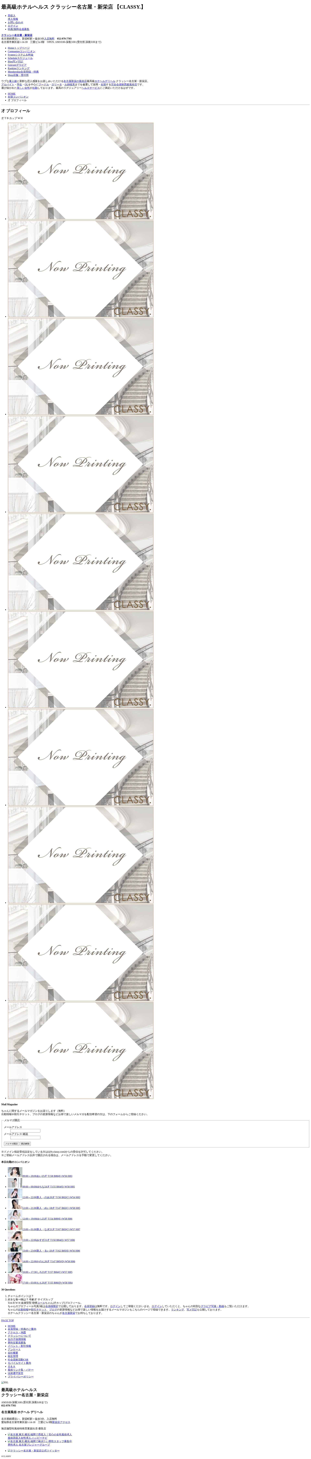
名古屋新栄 (68, 1313)
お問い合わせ (15, 22)
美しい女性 (23, 88)
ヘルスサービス (91, 88)
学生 (19, 84)
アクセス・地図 (17, 1332)
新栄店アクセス (61, 1422)
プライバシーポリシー (21, 1376)
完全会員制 (117, 84)
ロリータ (57, 84)
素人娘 (13, 81)
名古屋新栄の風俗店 (75, 81)
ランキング (18, 68)
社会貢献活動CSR (18, 1359)
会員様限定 (51, 1306)
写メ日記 (15, 61)
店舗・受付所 (18, 75)
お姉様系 (69, 84)
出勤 (35, 88)
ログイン (13, 25)
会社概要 (13, 1352)
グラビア (17, 65)
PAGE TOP (7, 1320)
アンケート (14, 1349)
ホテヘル (100, 81)
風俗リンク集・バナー (21, 1369)
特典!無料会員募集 (18, 29)
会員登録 (89, 1306)
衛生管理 (13, 1356)
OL (26, 84)
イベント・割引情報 (19, 1346)
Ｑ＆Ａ (11, 1366)
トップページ (19, 48)
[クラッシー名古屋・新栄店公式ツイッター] (34, 1450)
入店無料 (49, 38)
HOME (12, 93)
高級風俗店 (130, 84)
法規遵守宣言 (15, 1373)
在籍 (103, 84)
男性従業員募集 (17, 1342)
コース (41, 1302)
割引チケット (39, 1309)
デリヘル (110, 81)
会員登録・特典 (23, 71)
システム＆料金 (20, 54)
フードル (44, 84)
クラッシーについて (19, 1335)
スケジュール (20, 58)
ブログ (53, 1309)
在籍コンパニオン (18, 96)
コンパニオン (21, 51)
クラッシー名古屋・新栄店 (16, 35)
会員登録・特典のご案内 (22, 1329)
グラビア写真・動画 (212, 1306)
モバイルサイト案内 (19, 1363)
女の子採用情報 (17, 1339)
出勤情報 (23, 1309)
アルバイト (7, 84)
